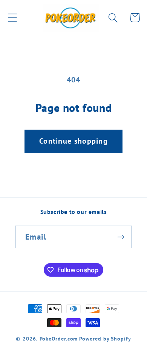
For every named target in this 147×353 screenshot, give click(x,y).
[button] (12, 17)
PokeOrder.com (59, 338)
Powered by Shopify (105, 338)
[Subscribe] (121, 237)
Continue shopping (73, 141)
